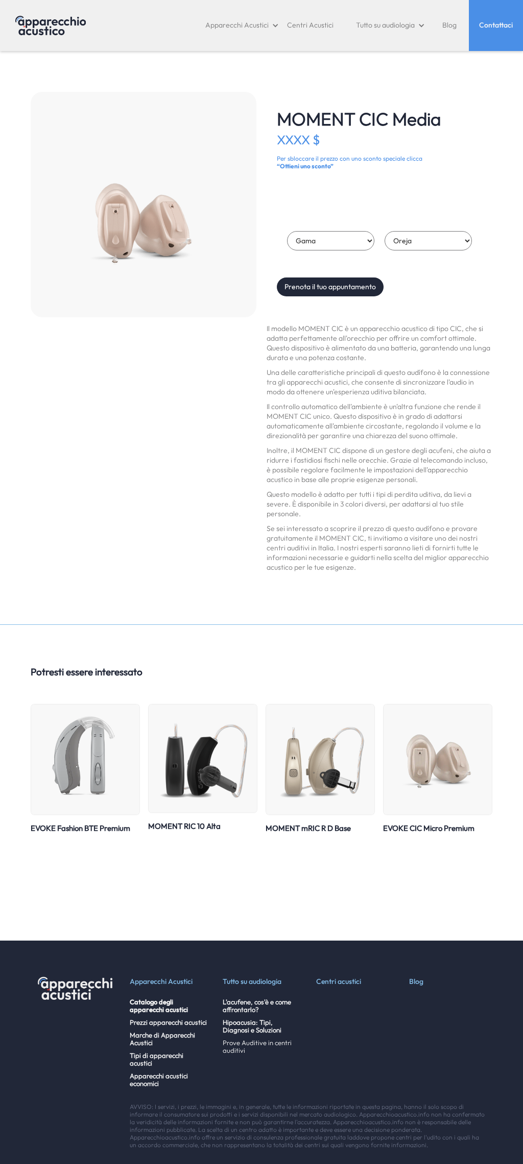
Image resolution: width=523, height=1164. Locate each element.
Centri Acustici (310, 25)
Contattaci (496, 25)
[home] (50, 25)
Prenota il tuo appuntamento (330, 286)
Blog (449, 25)
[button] (242, 25)
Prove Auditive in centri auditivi (257, 1046)
